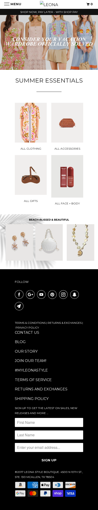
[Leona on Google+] (31, 294)
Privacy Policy (27, 327)
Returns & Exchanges (65, 322)
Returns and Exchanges (41, 389)
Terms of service (33, 380)
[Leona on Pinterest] (53, 294)
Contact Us (27, 332)
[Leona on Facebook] (20, 294)
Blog (20, 342)
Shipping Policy (32, 399)
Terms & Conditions (30, 322)
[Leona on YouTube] (42, 294)
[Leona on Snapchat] (75, 294)
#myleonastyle (31, 370)
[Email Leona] (20, 306)
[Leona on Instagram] (64, 294)
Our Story (26, 351)
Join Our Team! (30, 361)
